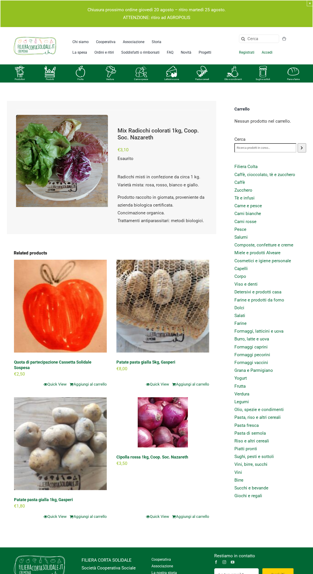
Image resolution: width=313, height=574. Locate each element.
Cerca (239, 139)
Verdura (110, 79)
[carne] (141, 68)
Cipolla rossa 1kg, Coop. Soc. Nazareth (152, 457)
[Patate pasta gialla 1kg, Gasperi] (60, 443)
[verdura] (111, 68)
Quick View (57, 384)
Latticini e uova (171, 79)
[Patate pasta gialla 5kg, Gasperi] (162, 306)
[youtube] (232, 562)
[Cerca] (302, 147)
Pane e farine (293, 79)
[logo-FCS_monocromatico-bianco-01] (39, 554)
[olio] (232, 68)
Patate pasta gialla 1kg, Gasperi (43, 499)
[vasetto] (263, 68)
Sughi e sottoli (263, 79)
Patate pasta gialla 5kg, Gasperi (145, 362)
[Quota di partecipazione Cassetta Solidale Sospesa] (60, 306)
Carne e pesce (141, 79)
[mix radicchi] (62, 161)
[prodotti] (50, 68)
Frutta (80, 79)
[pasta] (202, 68)
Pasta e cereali (202, 79)
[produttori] (19, 68)
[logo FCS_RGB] (35, 36)
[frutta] (80, 68)
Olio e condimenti (233, 79)
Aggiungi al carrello (90, 384)
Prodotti (50, 79)
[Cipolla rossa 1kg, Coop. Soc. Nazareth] (162, 422)
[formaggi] (171, 68)
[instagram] (224, 562)
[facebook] (216, 562)
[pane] (293, 68)
